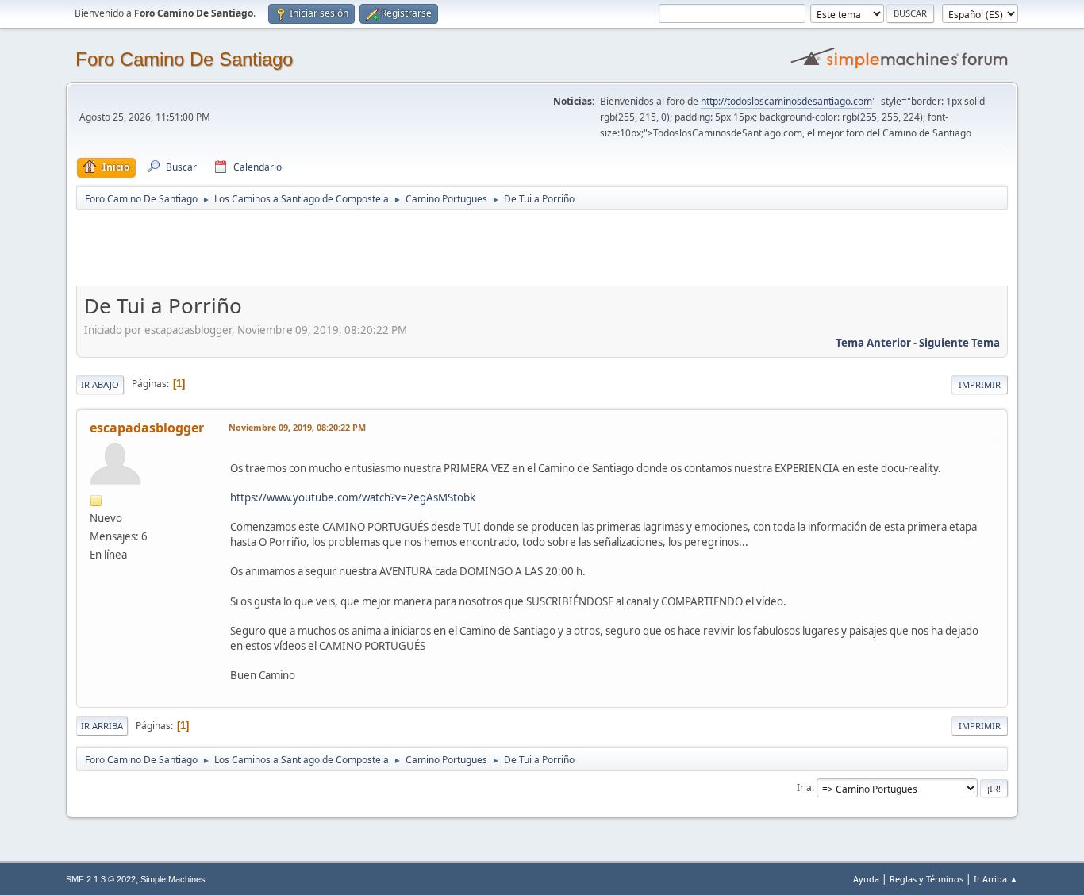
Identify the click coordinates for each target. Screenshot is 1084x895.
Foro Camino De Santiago (184, 59)
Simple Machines (173, 879)
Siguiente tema (959, 343)
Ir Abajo (100, 384)
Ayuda (866, 879)
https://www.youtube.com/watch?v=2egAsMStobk (352, 497)
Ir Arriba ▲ (996, 879)
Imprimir (980, 384)
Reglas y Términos (926, 879)
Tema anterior (873, 343)
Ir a (804, 787)
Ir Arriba (102, 726)
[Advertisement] (355, 247)
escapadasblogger (147, 427)
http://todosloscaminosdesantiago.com (786, 101)
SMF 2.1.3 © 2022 (101, 879)
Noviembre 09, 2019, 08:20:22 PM (297, 427)
